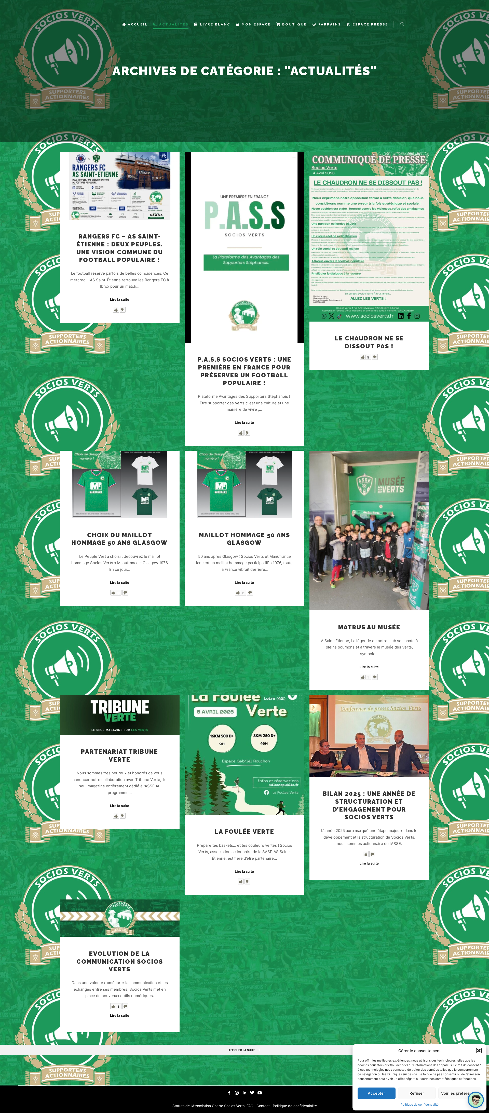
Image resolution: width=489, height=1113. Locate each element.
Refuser (417, 1093)
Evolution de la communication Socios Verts (119, 961)
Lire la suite (119, 299)
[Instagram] (237, 1093)
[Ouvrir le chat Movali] (476, 1100)
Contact (263, 1106)
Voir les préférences (460, 1093)
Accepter (376, 1093)
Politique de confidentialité (420, 1104)
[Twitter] (252, 1093)
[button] (478, 1050)
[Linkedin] (244, 1093)
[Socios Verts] (97, 24)
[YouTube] (259, 1093)
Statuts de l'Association (192, 1106)
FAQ (250, 1106)
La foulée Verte (244, 831)
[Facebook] (229, 1093)
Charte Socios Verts (229, 1106)
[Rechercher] (402, 24)
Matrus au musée (369, 627)
